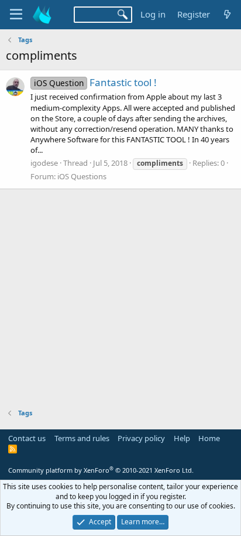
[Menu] (16, 14)
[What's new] (227, 14)
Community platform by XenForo (101, 470)
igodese (44, 163)
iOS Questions (81, 176)
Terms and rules (81, 438)
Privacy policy (141, 438)
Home (209, 438)
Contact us (27, 438)
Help (182, 438)
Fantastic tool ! (95, 82)
